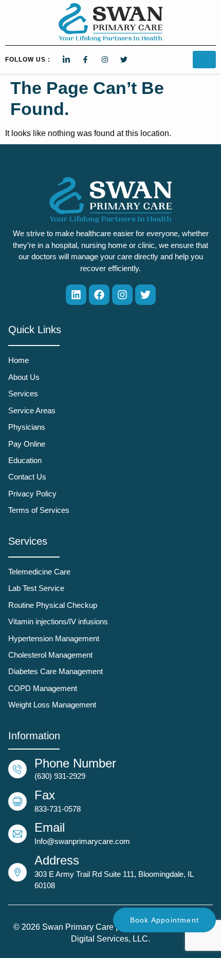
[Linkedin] (76, 294)
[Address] (17, 872)
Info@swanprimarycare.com (82, 841)
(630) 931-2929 (59, 776)
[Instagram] (122, 294)
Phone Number (75, 763)
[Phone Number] (17, 769)
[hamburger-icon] (204, 59)
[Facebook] (99, 294)
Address (56, 860)
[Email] (17, 834)
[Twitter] (145, 294)
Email (49, 827)
